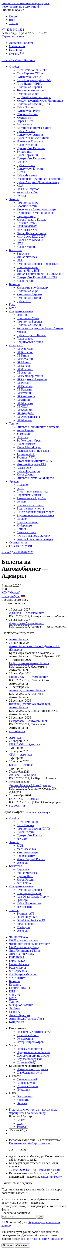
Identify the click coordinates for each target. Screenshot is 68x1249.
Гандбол (22, 518)
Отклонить (22, 1245)
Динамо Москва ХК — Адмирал (30, 785)
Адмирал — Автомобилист (26, 612)
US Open (22, 437)
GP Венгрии (24, 386)
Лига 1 (21, 172)
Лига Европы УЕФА (30, 73)
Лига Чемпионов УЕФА (32, 70)
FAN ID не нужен (20, 545)
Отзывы (16, 53)
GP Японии (24, 399)
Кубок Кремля (26, 443)
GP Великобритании (30, 375)
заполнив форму (51, 1176)
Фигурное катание (21, 311)
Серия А (22, 161)
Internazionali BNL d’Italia (33, 450)
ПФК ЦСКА (17, 960)
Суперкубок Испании (31, 148)
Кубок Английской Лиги (33, 138)
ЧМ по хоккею (18, 937)
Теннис (14, 423)
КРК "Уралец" (11, 592)
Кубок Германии (27, 155)
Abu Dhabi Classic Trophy (33, 896)
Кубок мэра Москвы (30, 240)
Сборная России (27, 114)
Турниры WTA (26, 457)
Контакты (15, 49)
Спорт (13, 16)
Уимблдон (23, 433)
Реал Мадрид (17, 967)
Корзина (29, 60)
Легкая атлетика (27, 522)
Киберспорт (24, 525)
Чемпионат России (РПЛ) (33, 828)
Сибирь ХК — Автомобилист (28, 676)
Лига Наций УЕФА (29, 83)
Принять (7, 1245)
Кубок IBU (24, 301)
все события (17, 731)
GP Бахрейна (25, 352)
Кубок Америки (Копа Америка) (38, 182)
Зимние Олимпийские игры (35, 539)
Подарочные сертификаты (34, 1031)
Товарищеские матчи (30, 90)
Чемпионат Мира (28, 318)
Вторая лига (24, 124)
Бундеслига (24, 151)
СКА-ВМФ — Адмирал (24, 744)
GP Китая (23, 355)
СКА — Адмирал (20, 754)
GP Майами (24, 420)
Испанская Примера (30, 141)
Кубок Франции (27, 175)
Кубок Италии (26, 165)
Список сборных (27, 1086)
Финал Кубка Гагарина (31, 233)
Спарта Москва (19, 964)
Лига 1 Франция (19, 1015)
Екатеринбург (10, 596)
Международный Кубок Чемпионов (40, 100)
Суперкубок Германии (31, 158)
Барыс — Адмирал (21, 764)
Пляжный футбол (28, 189)
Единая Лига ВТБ (20, 988)
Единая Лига (25, 876)
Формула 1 (16, 345)
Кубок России (26, 280)
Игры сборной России (31, 859)
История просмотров (30, 1042)
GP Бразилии (25, 409)
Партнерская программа (32, 1069)
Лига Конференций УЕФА (34, 80)
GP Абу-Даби (25, 413)
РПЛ (12, 991)
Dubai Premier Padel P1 (31, 920)
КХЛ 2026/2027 (23, 552)
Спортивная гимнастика (32, 491)
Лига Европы (25, 825)
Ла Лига (14, 1008)
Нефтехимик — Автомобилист (29, 663)
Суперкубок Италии (30, 168)
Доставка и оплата (21, 42)
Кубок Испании (27, 144)
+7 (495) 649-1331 (20, 1169)
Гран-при (23, 314)
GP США (23, 406)
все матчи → (25, 838)
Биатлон (14, 284)
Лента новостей (27, 1079)
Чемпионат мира (27, 93)
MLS (20, 185)
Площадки (23, 1089)
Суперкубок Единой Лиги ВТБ (37, 277)
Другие (14, 481)
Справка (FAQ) (26, 1062)
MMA (13, 308)
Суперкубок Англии (30, 134)
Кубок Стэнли (26, 246)
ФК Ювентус (17, 977)
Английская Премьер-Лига (34, 127)
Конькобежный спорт (30, 505)
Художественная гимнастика (35, 515)
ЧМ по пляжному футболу (34, 535)
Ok (40, 1216)
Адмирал (15, 737)
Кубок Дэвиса (26, 474)
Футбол (14, 66)
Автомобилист (18, 639)
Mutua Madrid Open (29, 447)
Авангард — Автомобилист (27, 690)
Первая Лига (25, 121)
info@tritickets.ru (49, 1169)
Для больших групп (29, 1072)
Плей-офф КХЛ (27, 229)
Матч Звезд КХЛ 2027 (31, 236)
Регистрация (25, 1038)
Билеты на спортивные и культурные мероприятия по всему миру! (25, 5)
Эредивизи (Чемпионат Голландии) (40, 178)
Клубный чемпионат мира (34, 97)
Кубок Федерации (28, 471)
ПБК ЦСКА (17, 957)
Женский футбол (27, 192)
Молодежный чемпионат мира (36, 209)
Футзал (21, 195)
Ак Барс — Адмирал (22, 775)
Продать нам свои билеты (33, 1052)
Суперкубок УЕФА (29, 76)
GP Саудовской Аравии (32, 379)
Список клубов (26, 1082)
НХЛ (20, 243)
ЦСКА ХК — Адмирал (24, 798)
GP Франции (25, 369)
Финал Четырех (27, 257)
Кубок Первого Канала (31, 219)
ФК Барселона (18, 971)
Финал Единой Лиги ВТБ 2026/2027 (40, 274)
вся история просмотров (38, 812)
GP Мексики (25, 403)
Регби (20, 488)
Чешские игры (26, 223)
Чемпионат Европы (29, 87)
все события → (26, 906)
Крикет (21, 528)
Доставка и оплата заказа (33, 1055)
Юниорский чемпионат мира (35, 212)
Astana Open (24, 467)
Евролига (23, 253)
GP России (23, 382)
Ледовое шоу (25, 338)
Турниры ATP (26, 454)
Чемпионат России (29, 297)
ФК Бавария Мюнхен (23, 974)
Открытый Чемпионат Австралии (38, 426)
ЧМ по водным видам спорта (35, 511)
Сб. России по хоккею (23, 940)
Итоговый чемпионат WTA (34, 460)
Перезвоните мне (13, 36)
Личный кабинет (13, 60)
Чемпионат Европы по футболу (29, 943)
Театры (13, 23)
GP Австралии (26, 348)
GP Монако (24, 362)
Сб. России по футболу (24, 947)
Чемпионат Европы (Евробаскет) (38, 263)
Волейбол (23, 484)
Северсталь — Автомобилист (28, 721)
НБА (20, 260)
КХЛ (20, 845)
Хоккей (14, 199)
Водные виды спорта (30, 508)
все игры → (24, 862)
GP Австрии (24, 372)
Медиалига (24, 117)
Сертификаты (18, 542)
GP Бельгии (24, 389)
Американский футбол (31, 498)
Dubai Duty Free (27, 917)
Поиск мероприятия (29, 1048)
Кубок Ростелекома (29, 903)
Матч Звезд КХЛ (27, 849)
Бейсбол (22, 501)
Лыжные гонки (26, 532)
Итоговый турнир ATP (31, 464)
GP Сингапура (26, 396)
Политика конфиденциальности (45, 1238)
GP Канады (24, 365)
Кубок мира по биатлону (33, 287)
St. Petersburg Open (29, 440)
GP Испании (25, 358)
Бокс (12, 304)
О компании (17, 46)
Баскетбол (15, 250)
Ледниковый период (30, 342)
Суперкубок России (29, 110)
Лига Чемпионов (28, 821)
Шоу (12, 19)
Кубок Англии (26, 131)
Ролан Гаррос (25, 430)
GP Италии (24, 392)
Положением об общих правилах (30, 1143)
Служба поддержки (29, 1059)
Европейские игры (29, 494)
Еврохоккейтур (26, 216)
